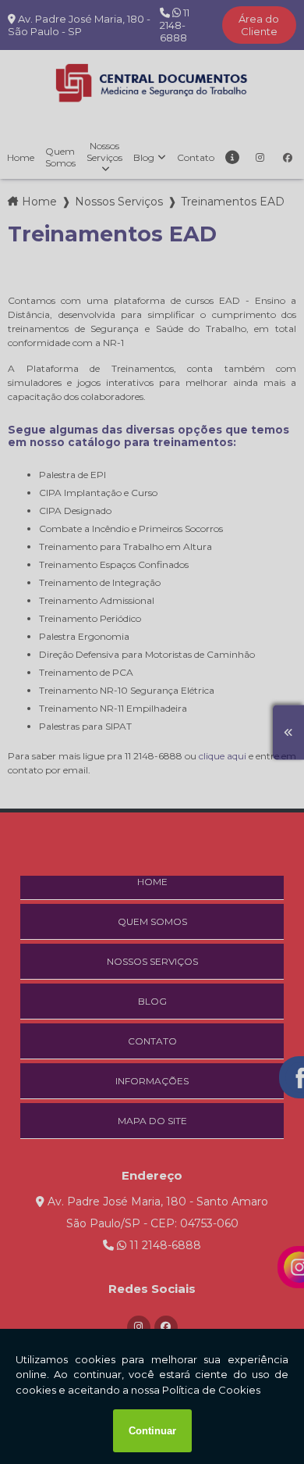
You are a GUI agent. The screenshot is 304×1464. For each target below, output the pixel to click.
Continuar (152, 1431)
